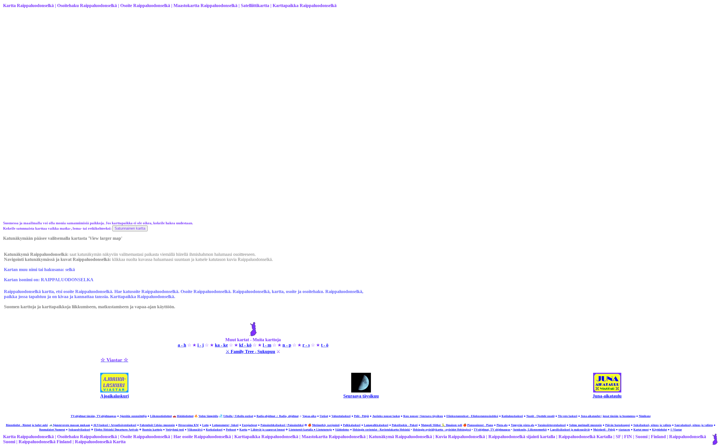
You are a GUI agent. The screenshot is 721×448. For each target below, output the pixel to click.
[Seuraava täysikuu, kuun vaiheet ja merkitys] (361, 391)
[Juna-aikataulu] (607, 391)
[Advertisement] (172, 57)
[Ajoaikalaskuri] (114, 391)
